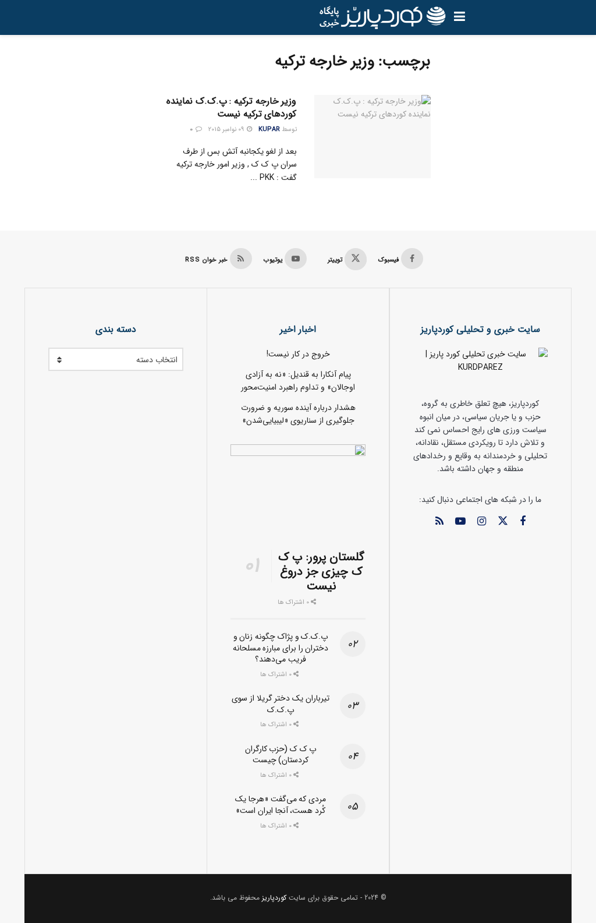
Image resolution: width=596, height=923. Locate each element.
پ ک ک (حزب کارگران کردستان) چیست (281, 754)
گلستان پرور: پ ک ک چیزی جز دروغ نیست (321, 571)
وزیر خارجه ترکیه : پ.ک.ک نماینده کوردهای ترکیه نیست (231, 107)
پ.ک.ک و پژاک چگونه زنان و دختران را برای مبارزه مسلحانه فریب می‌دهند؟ (281, 648)
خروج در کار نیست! (298, 354)
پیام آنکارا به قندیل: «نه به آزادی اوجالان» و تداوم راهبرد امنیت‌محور (298, 381)
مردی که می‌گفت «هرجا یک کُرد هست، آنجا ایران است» (280, 805)
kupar (269, 130)
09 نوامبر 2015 (227, 130)
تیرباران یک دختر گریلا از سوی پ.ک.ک (280, 704)
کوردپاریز (274, 897)
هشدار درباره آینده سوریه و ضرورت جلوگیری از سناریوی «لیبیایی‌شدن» (298, 414)
